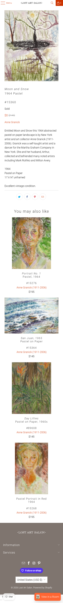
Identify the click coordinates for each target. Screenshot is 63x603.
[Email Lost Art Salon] (23, 563)
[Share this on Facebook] (27, 196)
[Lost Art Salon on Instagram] (34, 563)
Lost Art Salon (25, 587)
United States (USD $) (29, 579)
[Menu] (1, 3)
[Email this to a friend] (43, 196)
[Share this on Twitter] (19, 196)
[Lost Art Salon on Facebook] (29, 563)
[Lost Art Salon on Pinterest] (39, 563)
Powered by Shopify (42, 587)
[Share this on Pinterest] (35, 196)
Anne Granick (12, 122)
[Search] (52, 3)
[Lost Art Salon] (31, 3)
